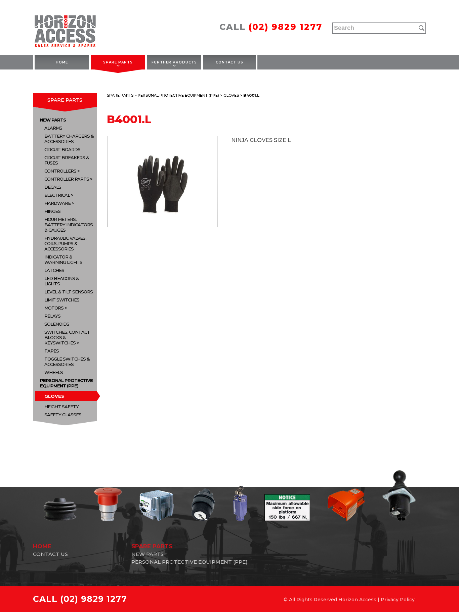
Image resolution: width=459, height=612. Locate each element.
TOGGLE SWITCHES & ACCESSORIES (67, 361)
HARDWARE (57, 203)
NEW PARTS (53, 120)
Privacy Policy (398, 600)
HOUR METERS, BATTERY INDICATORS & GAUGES (68, 225)
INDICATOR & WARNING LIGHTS (63, 259)
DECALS (52, 187)
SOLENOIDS (56, 324)
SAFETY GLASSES (62, 414)
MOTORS (54, 308)
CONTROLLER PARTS (66, 179)
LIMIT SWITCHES (61, 299)
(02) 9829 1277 (285, 27)
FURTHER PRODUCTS (174, 62)
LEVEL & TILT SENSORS (68, 291)
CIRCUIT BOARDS (62, 149)
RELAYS (52, 316)
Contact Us (229, 62)
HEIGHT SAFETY (61, 406)
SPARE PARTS (118, 62)
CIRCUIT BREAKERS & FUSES (66, 160)
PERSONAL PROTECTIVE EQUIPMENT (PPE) (66, 383)
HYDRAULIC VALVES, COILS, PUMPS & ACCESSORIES (65, 243)
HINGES (52, 211)
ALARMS (53, 128)
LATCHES (54, 270)
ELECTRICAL (57, 195)
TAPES (51, 351)
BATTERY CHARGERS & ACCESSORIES (69, 138)
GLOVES (54, 396)
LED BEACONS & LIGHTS (61, 281)
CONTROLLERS (60, 171)
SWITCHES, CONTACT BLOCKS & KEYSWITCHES (67, 337)
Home (62, 62)
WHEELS (53, 372)
